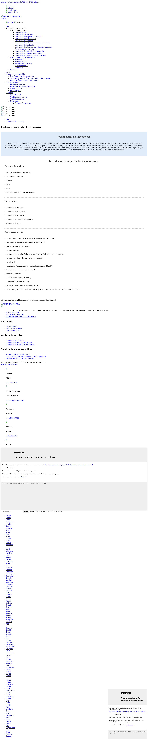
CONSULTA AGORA (11, 304)
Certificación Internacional (24, 49)
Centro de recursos (12, 82)
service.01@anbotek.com (10, 2)
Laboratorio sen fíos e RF (24, 34)
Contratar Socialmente (23, 103)
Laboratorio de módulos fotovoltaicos (28, 53)
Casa (7, 26)
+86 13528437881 (12, 418)
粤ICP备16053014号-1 (9, 364)
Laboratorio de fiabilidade (24, 45)
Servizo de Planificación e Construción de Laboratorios (30, 78)
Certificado (14, 70)
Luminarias (19, 68)
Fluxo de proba (15, 91)
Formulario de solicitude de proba (22, 86)
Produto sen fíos (21, 62)
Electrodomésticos (21, 66)
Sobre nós (9, 93)
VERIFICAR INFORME (12, 16)
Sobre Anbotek (15, 95)
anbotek (36, 2)
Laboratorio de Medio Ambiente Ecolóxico (30, 55)
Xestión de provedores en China (22, 76)
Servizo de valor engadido (15, 74)
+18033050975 (11, 436)
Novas (8, 72)
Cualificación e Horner (18, 97)
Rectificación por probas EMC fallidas (24, 80)
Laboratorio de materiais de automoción (29, 51)
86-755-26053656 (26, 2)
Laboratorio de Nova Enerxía (25, 39)
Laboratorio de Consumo (24, 41)
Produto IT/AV (20, 59)
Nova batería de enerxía (23, 64)
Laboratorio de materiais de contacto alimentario (32, 43)
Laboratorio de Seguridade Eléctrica (28, 37)
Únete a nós (14, 101)
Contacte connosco (17, 99)
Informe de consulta (17, 84)
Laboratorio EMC (21, 32)
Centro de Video (16, 89)
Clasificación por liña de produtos (22, 57)
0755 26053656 (11, 382)
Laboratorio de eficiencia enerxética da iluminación (33, 47)
